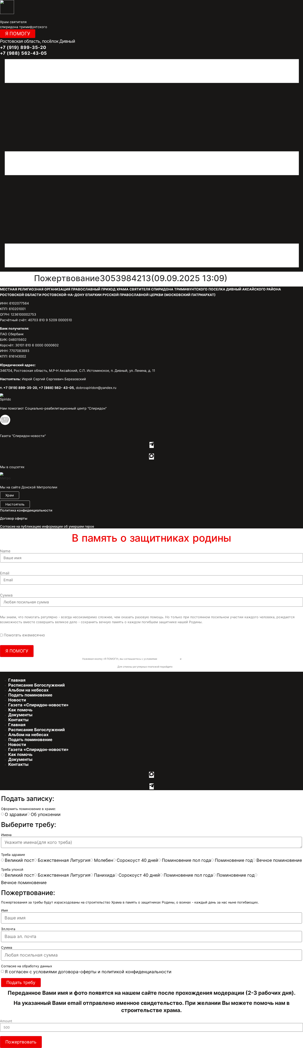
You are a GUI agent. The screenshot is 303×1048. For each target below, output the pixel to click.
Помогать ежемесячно (24, 635)
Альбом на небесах (28, 690)
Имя (4, 910)
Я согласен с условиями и (88, 971)
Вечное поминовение (279, 860)
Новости (17, 699)
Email (4, 573)
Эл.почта (8, 929)
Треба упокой (12, 869)
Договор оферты (13, 518)
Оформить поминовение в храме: (28, 808)
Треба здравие (13, 854)
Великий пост (19, 860)
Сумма (6, 595)
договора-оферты (168, 658)
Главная (17, 680)
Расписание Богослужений (36, 685)
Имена (6, 834)
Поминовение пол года (186, 860)
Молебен (103, 860)
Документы (20, 714)
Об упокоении (46, 814)
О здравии (16, 814)
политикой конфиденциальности (201, 658)
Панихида (104, 875)
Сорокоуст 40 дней (137, 860)
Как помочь (20, 709)
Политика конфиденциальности (26, 510)
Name (5, 551)
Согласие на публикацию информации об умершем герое (47, 526)
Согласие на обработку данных (26, 966)
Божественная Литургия (64, 860)
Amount (6, 1021)
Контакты (18, 719)
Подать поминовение (30, 695)
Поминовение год (234, 860)
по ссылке (179, 666)
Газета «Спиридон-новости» (38, 704)
